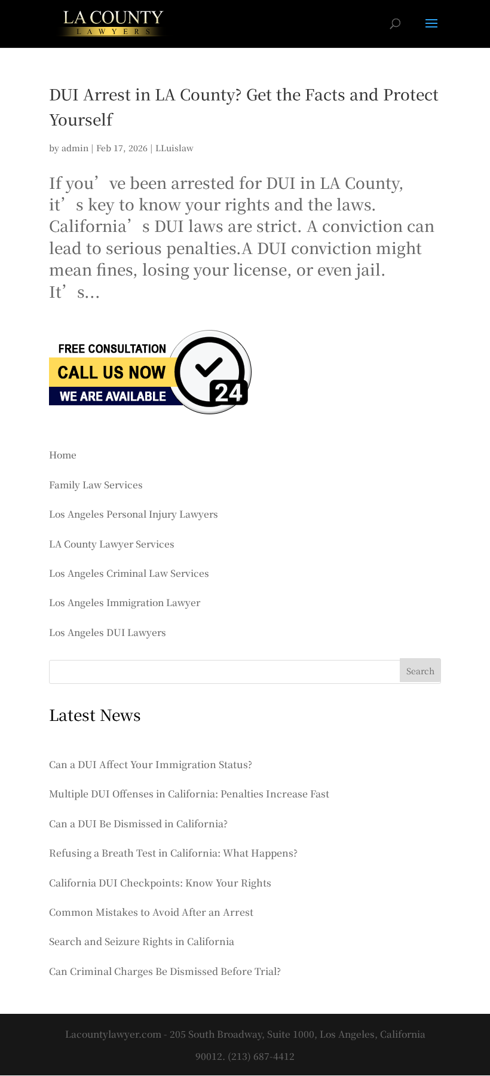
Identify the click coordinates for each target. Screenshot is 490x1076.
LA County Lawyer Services (111, 543)
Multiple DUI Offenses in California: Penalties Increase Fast (189, 793)
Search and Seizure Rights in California (141, 941)
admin (75, 148)
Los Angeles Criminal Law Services (129, 572)
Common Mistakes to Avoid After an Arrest (151, 912)
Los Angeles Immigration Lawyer (124, 602)
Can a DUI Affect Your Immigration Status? (150, 764)
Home (62, 454)
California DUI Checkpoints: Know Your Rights (160, 882)
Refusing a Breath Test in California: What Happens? (173, 853)
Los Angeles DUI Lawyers (107, 631)
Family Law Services (96, 484)
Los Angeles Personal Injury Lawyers (133, 513)
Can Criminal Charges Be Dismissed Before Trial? (165, 971)
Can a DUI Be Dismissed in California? (138, 823)
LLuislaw (174, 148)
